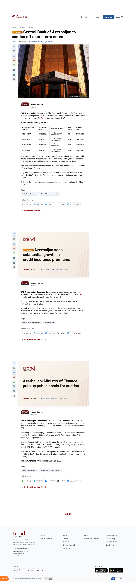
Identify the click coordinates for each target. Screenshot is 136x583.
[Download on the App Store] (101, 570)
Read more (34, 107)
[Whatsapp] (15, 570)
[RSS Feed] (43, 570)
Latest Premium (46, 539)
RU (121, 578)
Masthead (66, 539)
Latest (43, 535)
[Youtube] (29, 570)
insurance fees (50, 322)
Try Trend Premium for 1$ (34, 211)
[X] (24, 570)
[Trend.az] (20, 17)
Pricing (86, 535)
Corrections (66, 548)
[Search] (81, 17)
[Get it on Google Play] (116, 570)
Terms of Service (111, 535)
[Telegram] (33, 570)
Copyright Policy (111, 542)
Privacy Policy (110, 539)
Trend (43, 118)
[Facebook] (19, 570)
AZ (117, 578)
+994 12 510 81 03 (18, 553)
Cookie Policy (110, 545)
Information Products (91, 539)
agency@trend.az (18, 556)
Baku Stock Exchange (29, 194)
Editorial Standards (69, 545)
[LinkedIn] (38, 570)
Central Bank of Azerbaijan (50, 194)
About (65, 535)
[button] (14, 47)
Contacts (66, 542)
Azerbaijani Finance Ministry (50, 470)
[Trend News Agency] (19, 534)
